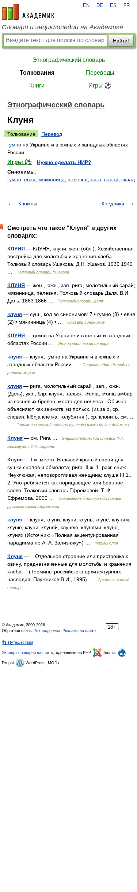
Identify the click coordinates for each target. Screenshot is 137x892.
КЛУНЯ (16, 249)
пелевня (78, 179)
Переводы (100, 73)
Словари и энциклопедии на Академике (62, 27)
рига (96, 179)
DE (99, 5)
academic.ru (28, 12)
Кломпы (27, 204)
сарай (111, 179)
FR (126, 5)
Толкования (37, 73)
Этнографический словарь (69, 60)
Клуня (15, 438)
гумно (14, 145)
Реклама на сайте (79, 630)
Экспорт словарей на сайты (28, 652)
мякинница (51, 179)
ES (113, 5)
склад (128, 179)
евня (29, 179)
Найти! (121, 41)
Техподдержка (47, 630)
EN (86, 5)
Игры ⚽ (99, 85)
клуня (14, 314)
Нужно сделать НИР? (64, 162)
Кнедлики (113, 204)
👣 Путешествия (17, 642)
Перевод (51, 134)
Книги (37, 85)
